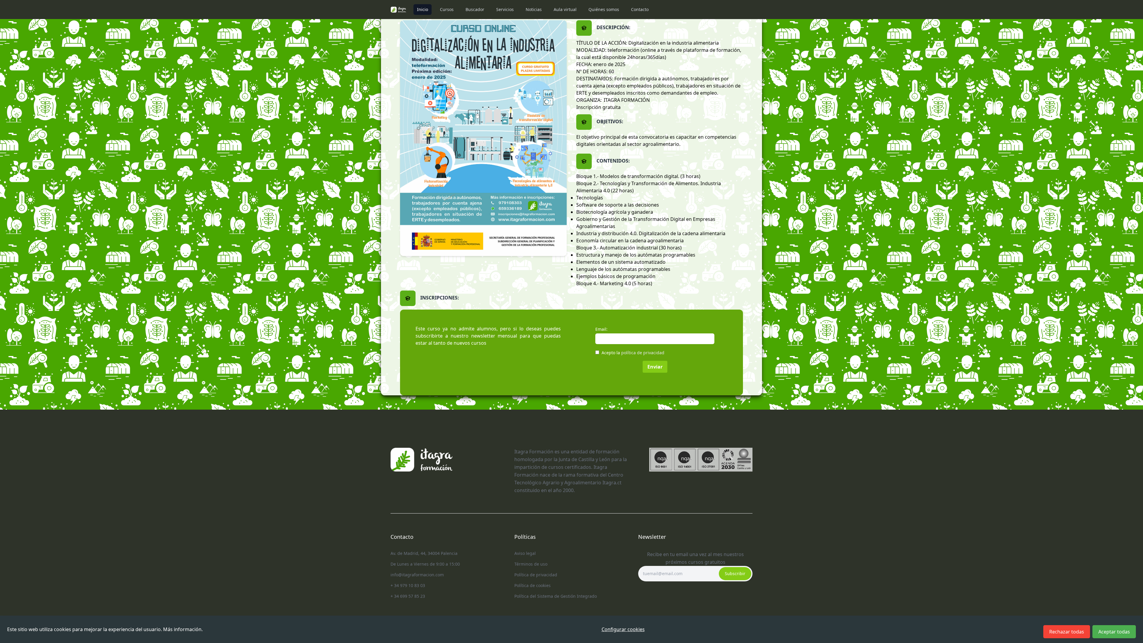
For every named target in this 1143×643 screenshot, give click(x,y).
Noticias (534, 9)
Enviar (655, 366)
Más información (182, 629)
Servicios (505, 9)
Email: (601, 329)
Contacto (640, 9)
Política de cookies (532, 585)
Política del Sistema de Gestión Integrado (555, 596)
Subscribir (735, 573)
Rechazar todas (1066, 631)
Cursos (447, 9)
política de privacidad (642, 352)
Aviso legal (525, 553)
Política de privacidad (535, 575)
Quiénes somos (603, 9)
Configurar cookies (623, 629)
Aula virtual (565, 9)
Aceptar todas (1114, 631)
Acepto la (633, 352)
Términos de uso (530, 564)
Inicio (422, 9)
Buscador (475, 9)
